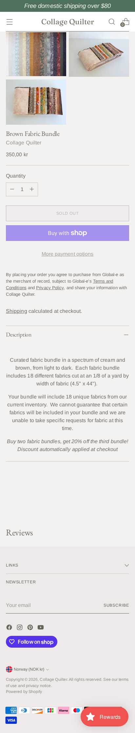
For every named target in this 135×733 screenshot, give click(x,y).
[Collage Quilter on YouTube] (41, 628)
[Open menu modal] (9, 21)
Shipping (16, 311)
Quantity (16, 176)
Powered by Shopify (24, 691)
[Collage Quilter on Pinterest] (31, 628)
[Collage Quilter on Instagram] (20, 628)
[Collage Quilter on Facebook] (10, 628)
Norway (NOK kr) (29, 669)
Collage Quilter (23, 142)
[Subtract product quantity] (12, 189)
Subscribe (116, 605)
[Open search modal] (111, 21)
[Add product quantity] (32, 189)
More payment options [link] (68, 254)
